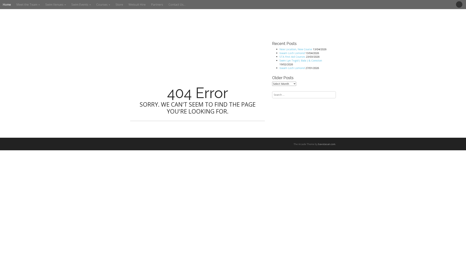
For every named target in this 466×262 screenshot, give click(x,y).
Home (7, 5)
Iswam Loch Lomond (292, 53)
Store (119, 5)
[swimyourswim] (233, 10)
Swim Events (80, 5)
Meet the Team (27, 5)
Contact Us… (177, 5)
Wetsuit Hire (137, 5)
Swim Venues (54, 5)
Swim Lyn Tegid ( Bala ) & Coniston (300, 60)
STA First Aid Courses (292, 56)
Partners (157, 5)
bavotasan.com (326, 144)
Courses (102, 5)
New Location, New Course (295, 49)
